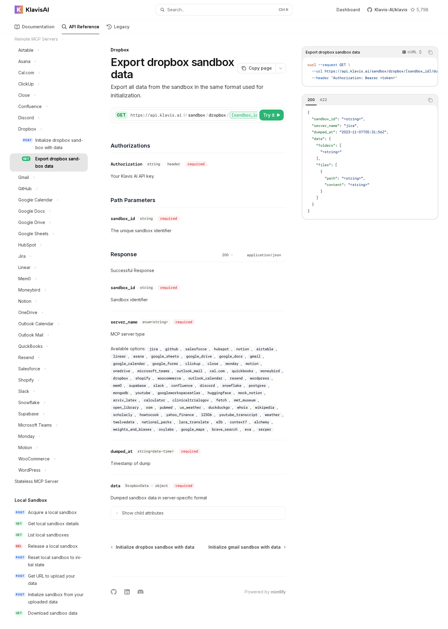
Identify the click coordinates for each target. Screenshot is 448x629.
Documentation (38, 26)
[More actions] (281, 68)
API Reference (84, 26)
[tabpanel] (370, 162)
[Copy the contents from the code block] (430, 52)
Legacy (122, 26)
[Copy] (252, 115)
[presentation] (54, 331)
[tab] (311, 99)
